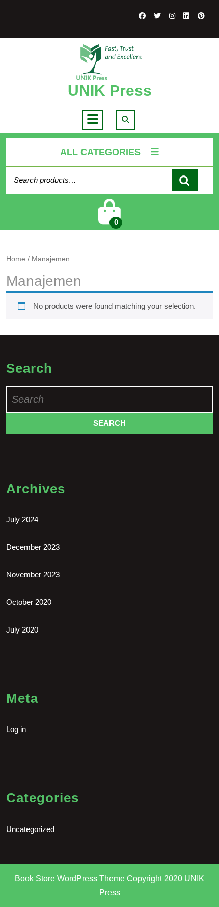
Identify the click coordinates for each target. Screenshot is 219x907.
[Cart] (109, 218)
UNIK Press (110, 90)
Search (185, 180)
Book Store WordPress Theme (70, 878)
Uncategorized (30, 829)
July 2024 (22, 519)
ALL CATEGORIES (100, 152)
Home (15, 259)
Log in (16, 729)
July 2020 (22, 629)
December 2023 (33, 547)
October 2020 (28, 602)
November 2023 (33, 574)
